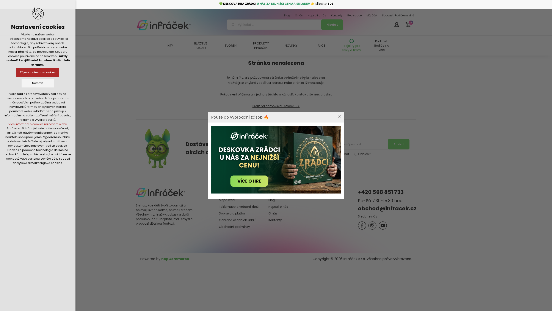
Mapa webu (227, 200)
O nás (272, 213)
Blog (271, 200)
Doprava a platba (232, 213)
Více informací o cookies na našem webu (37, 124)
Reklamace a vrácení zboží (239, 207)
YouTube (383, 225)
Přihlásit (396, 24)
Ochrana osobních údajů (237, 220)
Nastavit (37, 83)
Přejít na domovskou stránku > (275, 106)
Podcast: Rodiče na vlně (381, 45)
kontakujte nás (307, 94)
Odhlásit (364, 154)
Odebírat (342, 154)
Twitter (372, 225)
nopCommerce (175, 258)
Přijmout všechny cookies (38, 72)
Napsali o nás (278, 207)
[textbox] (275, 24)
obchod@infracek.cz (387, 208)
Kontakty (275, 220)
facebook (362, 225)
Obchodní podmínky (234, 227)
